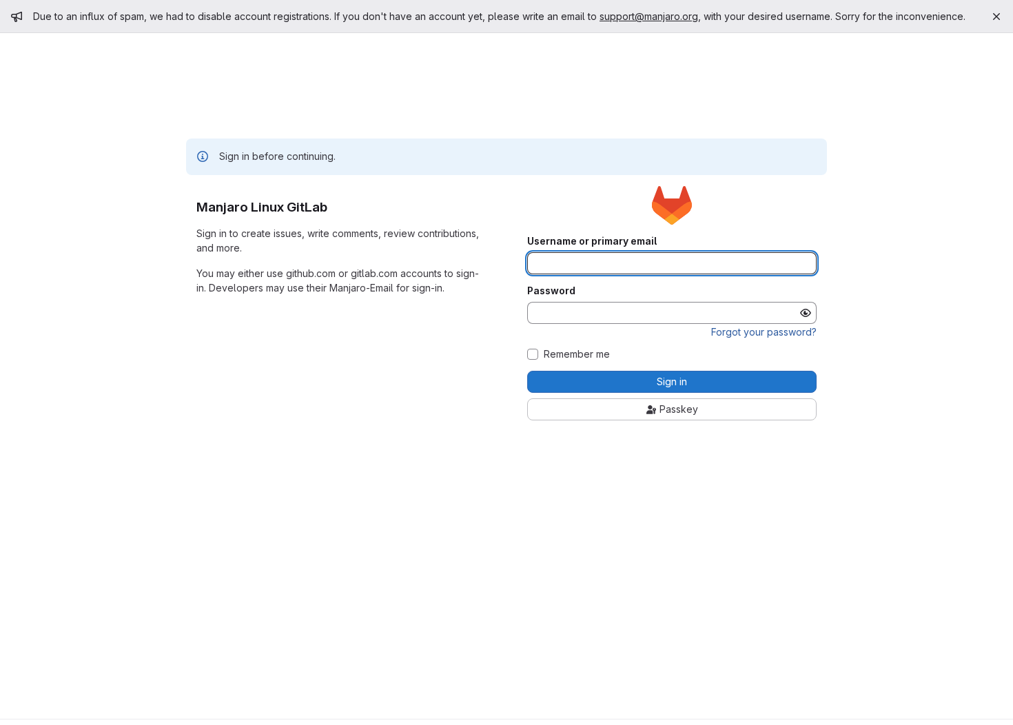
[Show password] (806, 313)
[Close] (996, 16)
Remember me (577, 354)
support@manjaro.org (649, 16)
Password (551, 290)
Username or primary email (592, 241)
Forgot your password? (764, 332)
